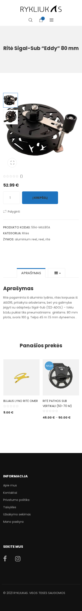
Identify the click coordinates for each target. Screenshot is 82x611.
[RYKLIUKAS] (41, 7)
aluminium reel (26, 239)
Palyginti (14, 211)
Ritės (25, 233)
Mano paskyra (13, 522)
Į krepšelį (40, 198)
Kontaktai (10, 493)
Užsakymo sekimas (17, 514)
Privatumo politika (16, 500)
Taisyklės (9, 507)
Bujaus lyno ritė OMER (20, 401)
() (21, 176)
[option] (41, 129)
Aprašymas (31, 273)
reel (41, 239)
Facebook (5, 558)
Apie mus (10, 485)
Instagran (18, 558)
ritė (47, 239)
